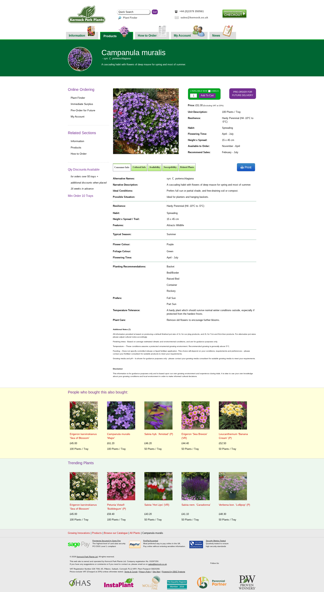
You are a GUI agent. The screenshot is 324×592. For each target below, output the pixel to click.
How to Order (147, 35)
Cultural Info (139, 167)
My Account (182, 35)
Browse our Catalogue (116, 533)
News (216, 35)
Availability (154, 167)
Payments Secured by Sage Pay (106, 541)
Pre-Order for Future (83, 110)
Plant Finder (130, 17)
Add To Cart (207, 95)
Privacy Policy (145, 572)
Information (77, 35)
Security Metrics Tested (216, 541)
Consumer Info (121, 167)
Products (110, 36)
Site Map (156, 572)
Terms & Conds (130, 572)
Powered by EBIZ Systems (173, 572)
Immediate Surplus (82, 103)
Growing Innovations (79, 533)
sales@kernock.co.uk (194, 17)
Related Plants (187, 167)
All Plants (135, 533)
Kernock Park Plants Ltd (87, 557)
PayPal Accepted (150, 541)
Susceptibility (170, 167)
